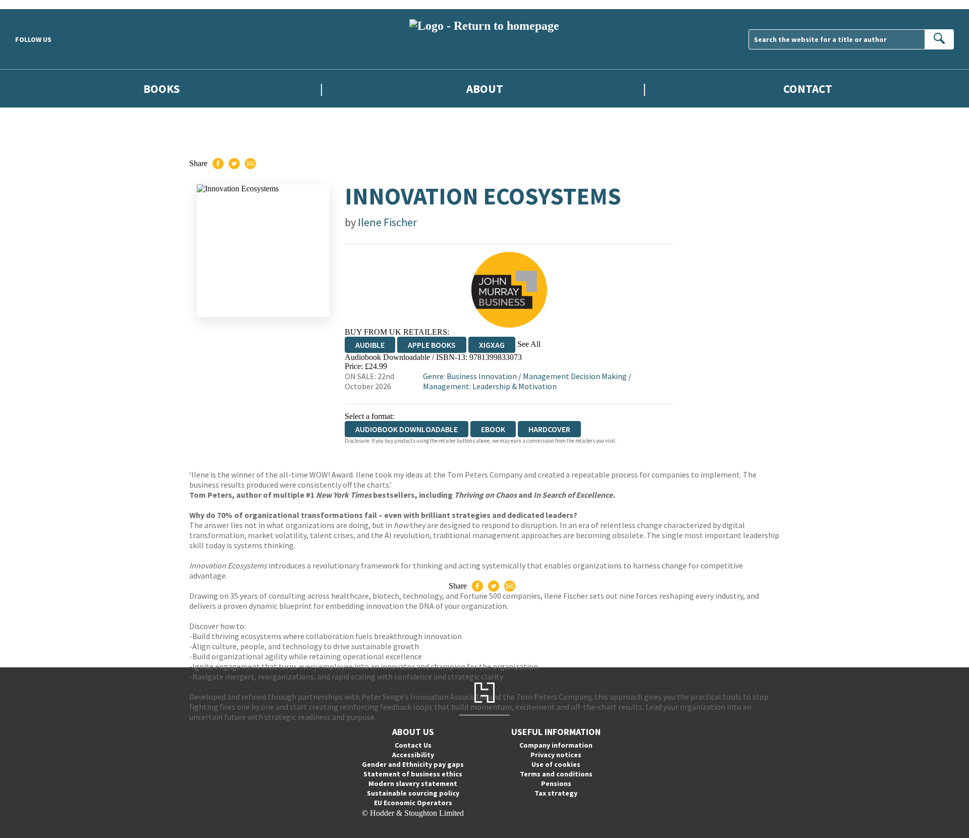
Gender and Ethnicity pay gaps (413, 764)
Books (161, 88)
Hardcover (549, 429)
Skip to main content (33, 4)
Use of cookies (555, 764)
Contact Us (413, 745)
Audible (370, 345)
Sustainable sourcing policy (413, 793)
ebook (493, 429)
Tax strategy (555, 793)
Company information (556, 745)
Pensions (556, 783)
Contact (807, 88)
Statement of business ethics (412, 773)
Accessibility (413, 754)
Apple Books (432, 345)
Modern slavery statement (412, 783)
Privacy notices (555, 754)
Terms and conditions (556, 773)
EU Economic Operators (413, 802)
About (484, 88)
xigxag (492, 345)
